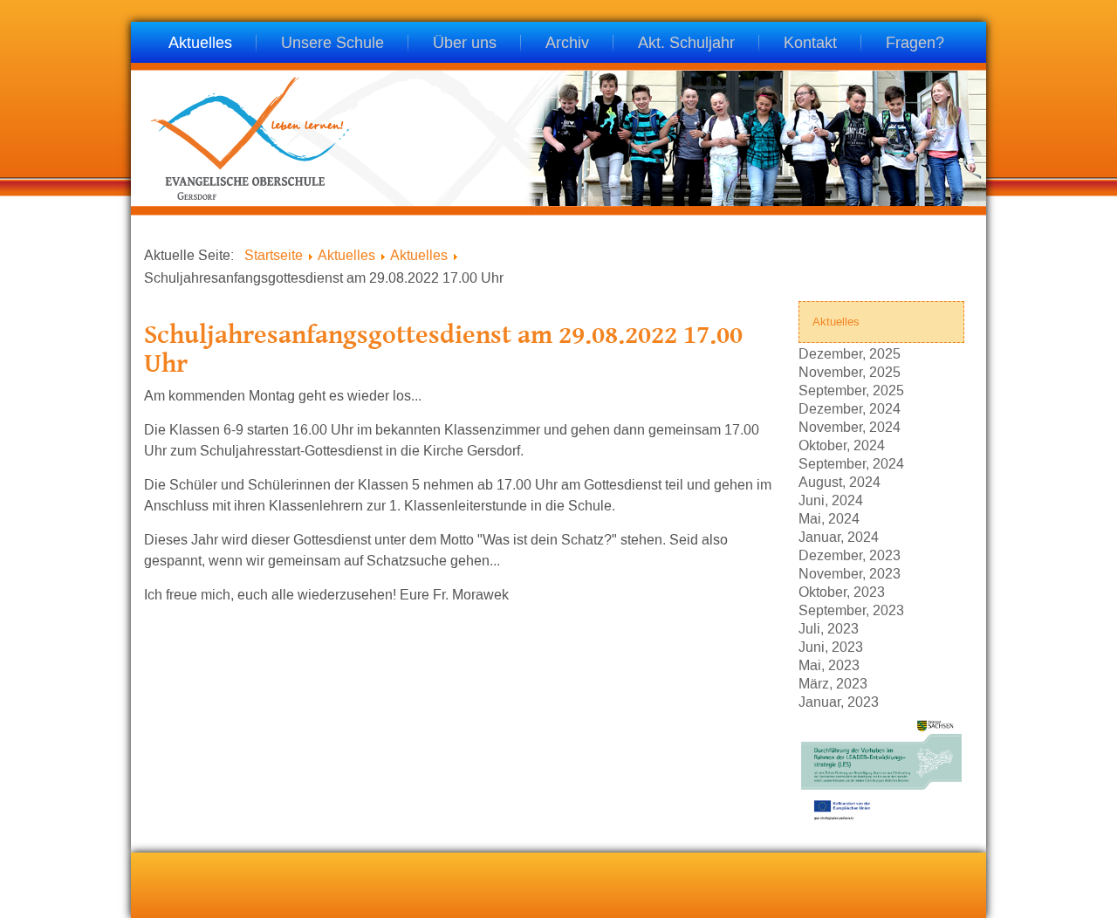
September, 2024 (851, 463)
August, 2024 (839, 481)
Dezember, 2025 (849, 353)
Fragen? (915, 44)
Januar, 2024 (838, 536)
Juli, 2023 (828, 628)
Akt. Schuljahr (686, 44)
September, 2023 (851, 609)
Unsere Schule (332, 44)
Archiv (567, 44)
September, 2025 (851, 389)
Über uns (465, 44)
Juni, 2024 (830, 499)
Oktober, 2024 (841, 444)
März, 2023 (832, 683)
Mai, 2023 (829, 664)
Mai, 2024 (829, 518)
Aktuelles (200, 44)
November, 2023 (849, 573)
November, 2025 (849, 371)
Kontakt (810, 44)
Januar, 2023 (838, 701)
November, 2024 (849, 426)
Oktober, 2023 (841, 591)
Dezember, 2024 (849, 408)
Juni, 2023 (830, 646)
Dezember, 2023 (849, 554)
